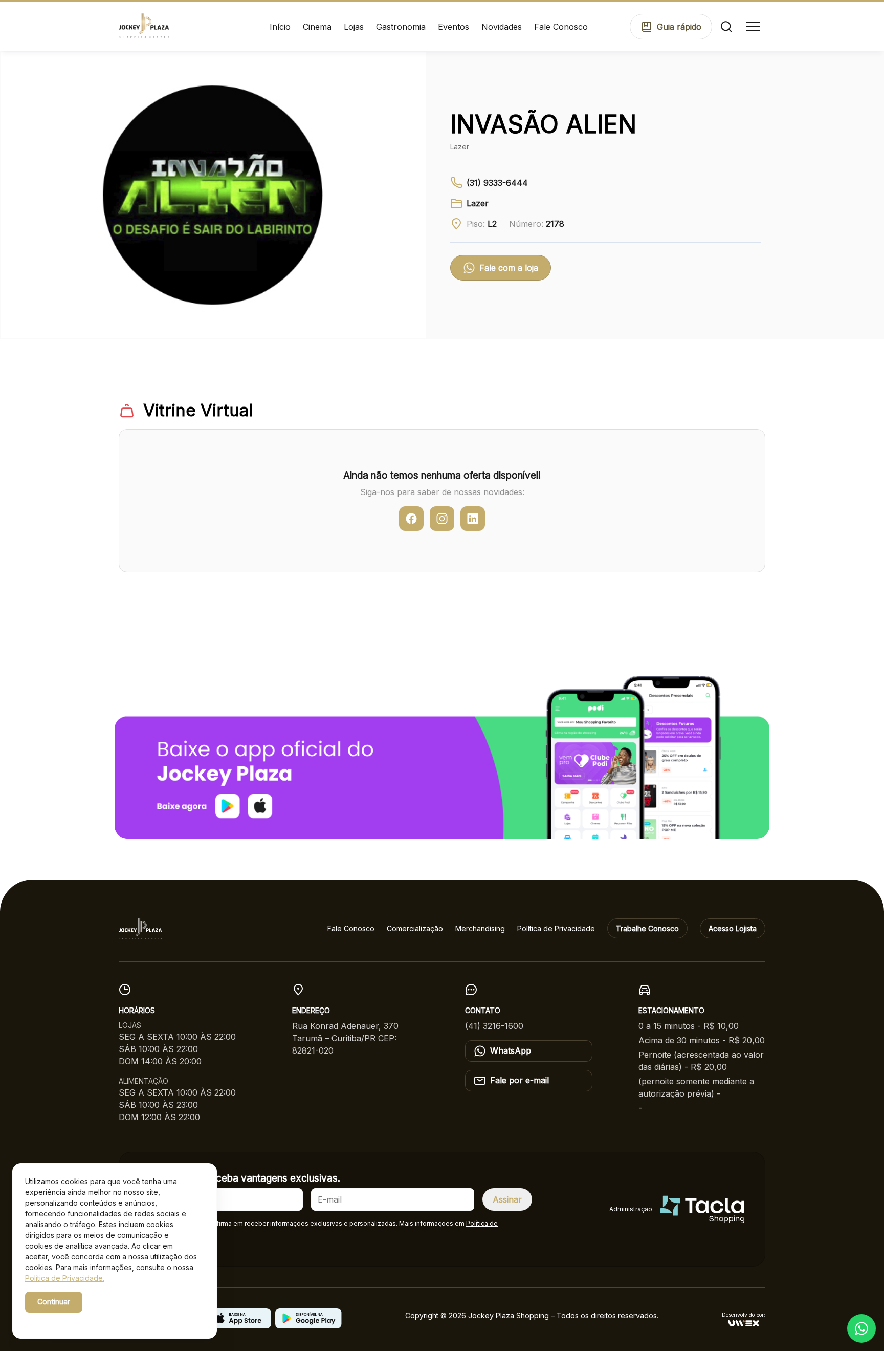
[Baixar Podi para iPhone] (238, 1325)
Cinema (317, 26)
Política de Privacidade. (64, 1278)
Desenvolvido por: (743, 1315)
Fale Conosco (561, 26)
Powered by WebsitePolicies (68, 1319)
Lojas (354, 26)
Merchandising (480, 928)
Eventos (453, 26)
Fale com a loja (508, 268)
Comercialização (415, 928)
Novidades (501, 26)
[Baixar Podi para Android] (308, 1325)
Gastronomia (401, 26)
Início (280, 26)
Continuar (53, 1301)
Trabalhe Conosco (647, 928)
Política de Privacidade (556, 928)
